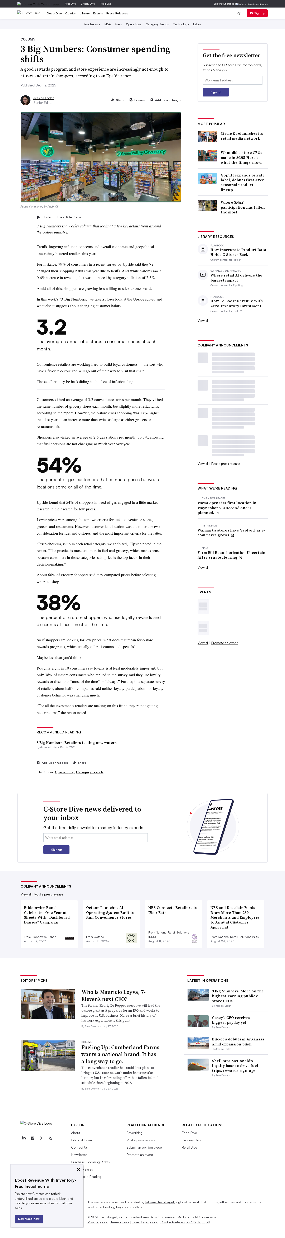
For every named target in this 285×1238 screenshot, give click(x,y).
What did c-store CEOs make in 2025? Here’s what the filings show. (241, 157)
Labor (197, 24)
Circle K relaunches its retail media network (242, 136)
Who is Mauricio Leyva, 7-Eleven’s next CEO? (113, 995)
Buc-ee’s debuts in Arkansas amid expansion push (238, 1041)
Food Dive (70, 3)
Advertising (134, 1133)
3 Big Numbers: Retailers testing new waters (77, 742)
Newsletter (79, 1155)
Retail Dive (105, 3)
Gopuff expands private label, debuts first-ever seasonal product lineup (243, 182)
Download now (28, 1218)
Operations (133, 24)
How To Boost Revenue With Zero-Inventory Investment (237, 303)
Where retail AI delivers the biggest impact (236, 278)
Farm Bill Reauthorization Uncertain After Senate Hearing (232, 555)
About (75, 1133)
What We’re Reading (86, 1177)
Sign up (259, 13)
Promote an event (224, 643)
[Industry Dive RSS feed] (50, 1138)
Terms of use (119, 1222)
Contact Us (79, 1147)
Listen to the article (62, 217)
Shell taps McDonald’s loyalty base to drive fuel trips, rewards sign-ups (235, 1065)
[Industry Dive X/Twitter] (41, 1138)
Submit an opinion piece (144, 1147)
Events (98, 13)
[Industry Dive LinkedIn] (23, 1138)
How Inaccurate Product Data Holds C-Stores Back (238, 252)
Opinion (71, 13)
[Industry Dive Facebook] (32, 1138)
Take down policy (145, 1222)
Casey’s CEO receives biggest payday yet (231, 1020)
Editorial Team (81, 1140)
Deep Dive (54, 13)
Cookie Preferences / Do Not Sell (185, 1222)
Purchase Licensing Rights (90, 1162)
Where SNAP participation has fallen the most (243, 207)
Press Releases (117, 13)
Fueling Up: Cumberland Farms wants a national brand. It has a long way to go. (120, 1054)
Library (85, 13)
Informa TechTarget (159, 1202)
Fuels (118, 24)
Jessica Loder (43, 98)
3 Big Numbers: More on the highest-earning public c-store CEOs (238, 995)
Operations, (65, 772)
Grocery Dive (88, 3)
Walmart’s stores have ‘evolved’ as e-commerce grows (231, 533)
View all (203, 320)
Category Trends (157, 24)
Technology (181, 24)
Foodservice (92, 24)
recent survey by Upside (115, 264)
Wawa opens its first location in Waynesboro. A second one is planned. (227, 507)
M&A (108, 24)
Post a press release (225, 464)
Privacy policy (97, 1222)
